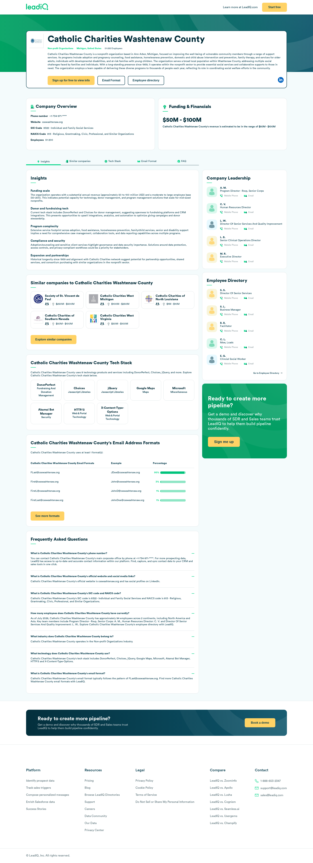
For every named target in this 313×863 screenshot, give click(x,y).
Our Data (91, 823)
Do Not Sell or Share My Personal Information (164, 801)
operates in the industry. (82, 639)
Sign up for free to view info (71, 80)
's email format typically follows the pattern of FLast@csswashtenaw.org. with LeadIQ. (112, 677)
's (106, 597)
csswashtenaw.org (108, 581)
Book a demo (260, 722)
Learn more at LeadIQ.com (240, 7)
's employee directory (123, 624)
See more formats (47, 515)
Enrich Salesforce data (40, 801)
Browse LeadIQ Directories (102, 794)
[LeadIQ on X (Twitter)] (278, 855)
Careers (90, 809)
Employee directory (146, 80)
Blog (87, 787)
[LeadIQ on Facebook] (276, 855)
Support (90, 801)
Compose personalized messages (47, 794)
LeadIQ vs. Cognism (223, 801)
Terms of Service (146, 794)
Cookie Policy (144, 787)
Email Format (111, 80)
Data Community (96, 816)
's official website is (95, 579)
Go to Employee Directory (266, 373)
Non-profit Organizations (108, 641)
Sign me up (224, 442)
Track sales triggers (38, 787)
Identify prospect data (40, 780)
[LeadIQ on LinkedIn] (281, 855)
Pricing (89, 780)
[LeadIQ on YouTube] (285, 855)
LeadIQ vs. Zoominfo (223, 780)
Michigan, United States (89, 48)
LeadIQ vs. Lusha (221, 794)
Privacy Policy (144, 780)
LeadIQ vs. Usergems (223, 816)
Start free (274, 7)
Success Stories (36, 809)
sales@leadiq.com (271, 795)
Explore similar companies (53, 339)
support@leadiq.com (273, 788)
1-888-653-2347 (270, 780)
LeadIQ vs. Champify (223, 823)
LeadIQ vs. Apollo (221, 787)
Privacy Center (94, 830)
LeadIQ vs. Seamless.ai (224, 809)
